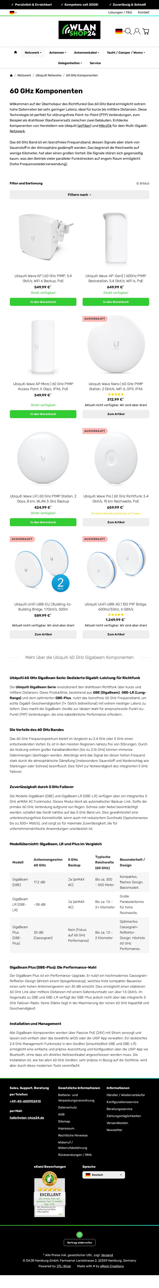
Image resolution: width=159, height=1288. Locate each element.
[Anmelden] (137, 31)
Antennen (56, 52)
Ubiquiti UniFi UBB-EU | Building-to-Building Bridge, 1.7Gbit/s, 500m (43, 606)
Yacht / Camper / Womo (125, 52)
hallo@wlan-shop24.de (27, 1118)
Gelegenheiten (69, 63)
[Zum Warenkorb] (145, 31)
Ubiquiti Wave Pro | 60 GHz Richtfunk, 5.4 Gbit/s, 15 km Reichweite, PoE (116, 498)
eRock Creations (112, 1266)
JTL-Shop (64, 1266)
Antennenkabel (85, 52)
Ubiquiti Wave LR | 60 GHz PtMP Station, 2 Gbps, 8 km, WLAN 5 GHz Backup (43, 498)
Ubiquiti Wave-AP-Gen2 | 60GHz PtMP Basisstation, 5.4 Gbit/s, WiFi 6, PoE (116, 278)
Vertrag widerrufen (79, 1242)
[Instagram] (79, 1235)
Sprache (89, 1167)
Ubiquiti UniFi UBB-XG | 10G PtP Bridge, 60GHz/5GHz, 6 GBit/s (116, 606)
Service (95, 63)
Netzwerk (32, 52)
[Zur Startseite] (79, 31)
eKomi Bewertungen (50, 1167)
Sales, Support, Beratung (29, 1088)
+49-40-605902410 (25, 1101)
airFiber (84, 126)
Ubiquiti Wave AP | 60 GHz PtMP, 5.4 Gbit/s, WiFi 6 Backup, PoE (43, 278)
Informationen (118, 1088)
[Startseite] (11, 75)
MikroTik (105, 126)
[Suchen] (128, 31)
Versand (107, 1255)
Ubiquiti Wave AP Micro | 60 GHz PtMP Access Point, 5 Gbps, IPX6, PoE (43, 386)
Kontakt (143, 12)
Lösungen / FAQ (120, 12)
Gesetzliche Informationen (79, 1088)
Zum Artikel (115, 414)
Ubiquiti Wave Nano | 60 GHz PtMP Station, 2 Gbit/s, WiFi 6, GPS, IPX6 (116, 386)
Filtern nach (78, 195)
